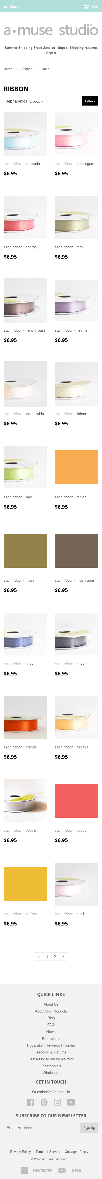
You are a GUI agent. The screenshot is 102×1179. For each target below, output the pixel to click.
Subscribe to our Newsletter (51, 1058)
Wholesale (51, 1072)
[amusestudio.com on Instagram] (57, 1103)
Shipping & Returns (51, 1051)
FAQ (51, 1024)
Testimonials (51, 1065)
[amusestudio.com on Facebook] (30, 1103)
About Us (51, 1004)
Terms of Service (48, 1151)
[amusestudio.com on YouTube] (71, 1103)
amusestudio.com (55, 1159)
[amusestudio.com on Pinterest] (44, 1103)
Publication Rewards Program (51, 1045)
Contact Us (61, 1091)
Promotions (51, 1038)
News (51, 1031)
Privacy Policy (20, 1151)
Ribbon (27, 68)
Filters (90, 101)
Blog (51, 1017)
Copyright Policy (76, 1151)
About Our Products (51, 1011)
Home (8, 68)
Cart (94, 6)
